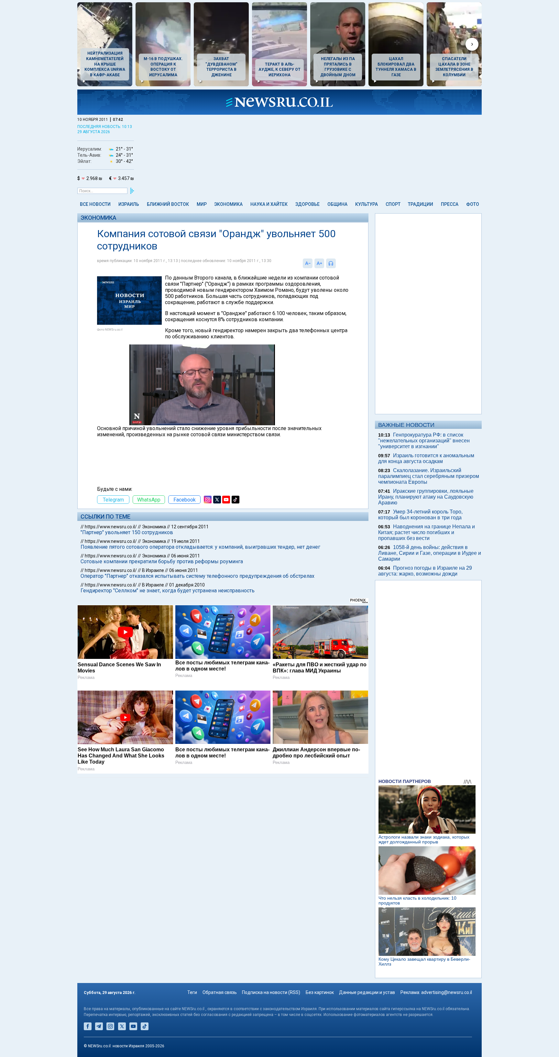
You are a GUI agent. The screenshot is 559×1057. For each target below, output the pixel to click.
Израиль (128, 204)
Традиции (420, 204)
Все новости (95, 204)
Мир (202, 204)
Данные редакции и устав (367, 992)
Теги (192, 992)
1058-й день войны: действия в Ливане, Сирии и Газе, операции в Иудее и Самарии (429, 553)
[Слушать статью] (337, 263)
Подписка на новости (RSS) (271, 992)
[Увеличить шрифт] (319, 263)
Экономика (228, 204)
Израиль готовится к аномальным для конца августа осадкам (426, 458)
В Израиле (153, 570)
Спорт (393, 204)
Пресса (449, 204)
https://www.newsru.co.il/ (111, 526)
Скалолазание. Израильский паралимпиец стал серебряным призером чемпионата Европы (428, 476)
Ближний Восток (168, 204)
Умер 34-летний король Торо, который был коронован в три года (420, 514)
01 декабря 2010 (187, 584)
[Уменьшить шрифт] (307, 263)
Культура (366, 204)
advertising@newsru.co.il (446, 992)
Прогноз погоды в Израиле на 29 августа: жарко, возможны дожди (425, 570)
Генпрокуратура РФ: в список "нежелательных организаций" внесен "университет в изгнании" (424, 440)
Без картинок (320, 992)
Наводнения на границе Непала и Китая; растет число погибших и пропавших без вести (426, 532)
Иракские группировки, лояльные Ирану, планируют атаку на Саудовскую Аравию (426, 496)
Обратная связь (220, 992)
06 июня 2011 (185, 555)
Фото (472, 204)
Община (337, 204)
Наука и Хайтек (269, 204)
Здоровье (307, 204)
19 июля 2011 (185, 541)
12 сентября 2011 (190, 526)
